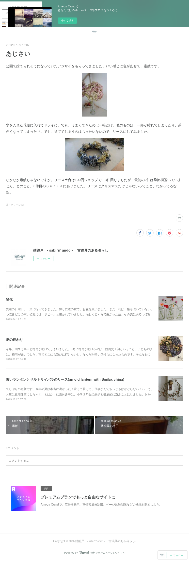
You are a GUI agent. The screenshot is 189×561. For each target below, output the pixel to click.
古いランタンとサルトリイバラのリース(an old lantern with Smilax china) (65, 379)
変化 (9, 299)
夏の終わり (14, 339)
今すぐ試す (67, 20)
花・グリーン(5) (15, 204)
